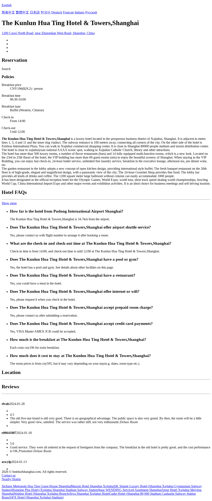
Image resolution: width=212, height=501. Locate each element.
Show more (9, 203)
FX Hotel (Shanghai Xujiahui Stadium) (38, 497)
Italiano (79, 12)
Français (68, 12)
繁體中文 (22, 12)
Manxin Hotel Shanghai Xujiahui (92, 486)
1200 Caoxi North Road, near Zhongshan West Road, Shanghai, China (48, 33)
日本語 (35, 12)
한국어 (46, 12)
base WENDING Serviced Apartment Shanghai (130, 490)
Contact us (9, 475)
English (7, 5)
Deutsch (56, 12)
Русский (91, 12)
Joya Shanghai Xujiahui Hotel (89, 493)
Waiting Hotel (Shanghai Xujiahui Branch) (42, 493)
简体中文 (8, 12)
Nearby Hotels (11, 479)
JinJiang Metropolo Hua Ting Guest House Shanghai (36, 486)
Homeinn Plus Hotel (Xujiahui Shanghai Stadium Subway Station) (55, 490)
